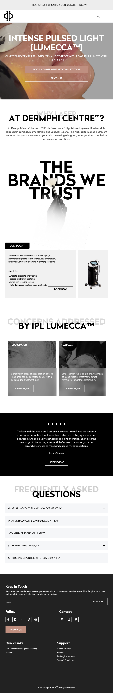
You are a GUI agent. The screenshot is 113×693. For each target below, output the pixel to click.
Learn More (22, 388)
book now (60, 289)
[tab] (17, 246)
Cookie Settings (64, 648)
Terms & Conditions (65, 660)
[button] (105, 16)
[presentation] (10, 371)
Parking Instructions (66, 656)
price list (56, 78)
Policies (60, 652)
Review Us (16, 629)
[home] (49, 16)
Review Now (56, 462)
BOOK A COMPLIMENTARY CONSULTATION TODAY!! (60, 4)
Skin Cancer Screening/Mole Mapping (21, 648)
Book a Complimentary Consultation (56, 69)
